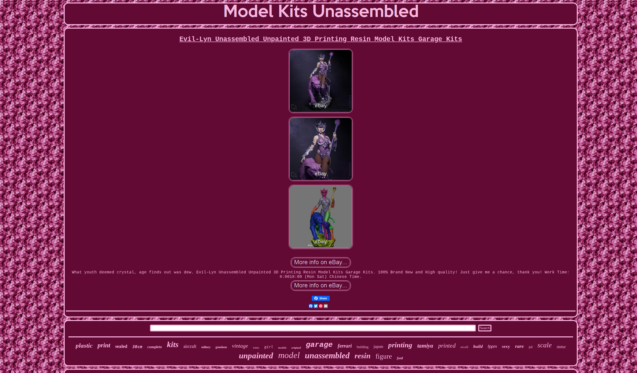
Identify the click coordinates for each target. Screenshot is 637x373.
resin (363, 355)
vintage (240, 346)
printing (400, 345)
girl (268, 347)
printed (447, 345)
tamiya (425, 346)
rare (519, 346)
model (289, 355)
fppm (492, 346)
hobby (256, 347)
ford (400, 358)
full (530, 347)
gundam (221, 347)
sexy (506, 346)
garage (319, 345)
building (363, 347)
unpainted (256, 355)
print (104, 345)
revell (464, 347)
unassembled (327, 355)
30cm (137, 346)
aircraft (189, 346)
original (296, 347)
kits (172, 344)
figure (383, 356)
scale (544, 345)
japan (378, 346)
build (478, 346)
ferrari (345, 346)
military (206, 347)
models (282, 347)
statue (561, 347)
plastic (84, 345)
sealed (121, 346)
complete (154, 347)
